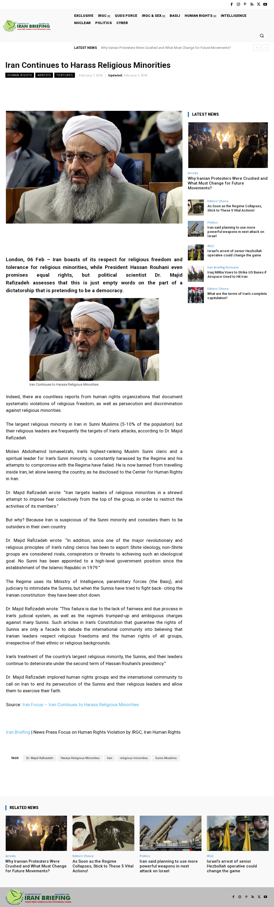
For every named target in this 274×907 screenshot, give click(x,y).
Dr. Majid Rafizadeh (39, 758)
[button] (262, 35)
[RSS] (251, 4)
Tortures (64, 75)
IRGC (210, 245)
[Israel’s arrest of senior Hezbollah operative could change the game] (196, 252)
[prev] (256, 47)
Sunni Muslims (166, 758)
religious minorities (134, 758)
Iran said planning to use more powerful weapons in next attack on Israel (235, 231)
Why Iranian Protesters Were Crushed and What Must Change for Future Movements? (166, 48)
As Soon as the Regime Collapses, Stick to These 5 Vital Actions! (234, 208)
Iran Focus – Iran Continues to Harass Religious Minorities (80, 704)
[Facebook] (231, 4)
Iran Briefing (18, 732)
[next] (265, 47)
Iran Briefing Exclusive (223, 267)
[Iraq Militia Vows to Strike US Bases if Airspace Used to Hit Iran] (196, 274)
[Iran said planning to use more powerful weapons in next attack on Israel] (196, 229)
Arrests (44, 75)
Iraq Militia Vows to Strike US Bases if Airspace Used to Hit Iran (237, 274)
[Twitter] (258, 4)
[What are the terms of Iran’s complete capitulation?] (196, 295)
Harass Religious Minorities (80, 758)
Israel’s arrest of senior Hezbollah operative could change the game (234, 253)
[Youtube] (265, 4)
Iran (109, 758)
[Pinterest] (245, 4)
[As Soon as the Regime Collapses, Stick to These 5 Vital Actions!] (196, 208)
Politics (212, 222)
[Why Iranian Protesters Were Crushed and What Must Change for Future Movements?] (228, 145)
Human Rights (19, 75)
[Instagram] (238, 4)
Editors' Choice (218, 201)
